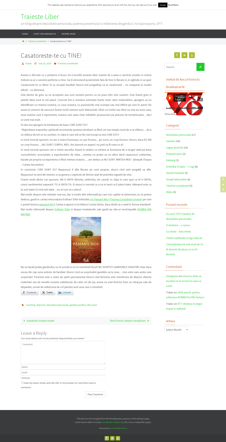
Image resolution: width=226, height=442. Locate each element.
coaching (30, 304)
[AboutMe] (222, 189)
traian (29, 63)
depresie (41, 304)
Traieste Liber (40, 16)
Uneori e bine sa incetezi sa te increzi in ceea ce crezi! (183, 281)
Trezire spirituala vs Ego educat (184, 238)
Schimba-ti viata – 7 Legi (180, 166)
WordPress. (122, 428)
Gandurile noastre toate (40, 320)
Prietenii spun (174, 154)
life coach (92, 304)
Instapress (172, 276)
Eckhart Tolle (62, 209)
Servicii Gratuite (175, 173)
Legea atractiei (174, 147)
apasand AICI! (47, 204)
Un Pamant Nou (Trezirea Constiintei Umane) (116, 199)
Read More (173, 4)
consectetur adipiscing (112, 422)
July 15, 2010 (44, 63)
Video (169, 192)
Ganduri (170, 141)
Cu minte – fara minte (178, 231)
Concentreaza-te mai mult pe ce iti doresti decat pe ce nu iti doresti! (184, 249)
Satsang (170, 160)
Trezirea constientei (37, 41)
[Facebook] (222, 179)
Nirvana (112, 428)
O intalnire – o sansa (178, 225)
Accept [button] (163, 5)
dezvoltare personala (57, 304)
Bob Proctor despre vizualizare (128, 320)
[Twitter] (222, 184)
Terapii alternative (176, 179)
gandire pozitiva (77, 304)
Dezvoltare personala (178, 135)
